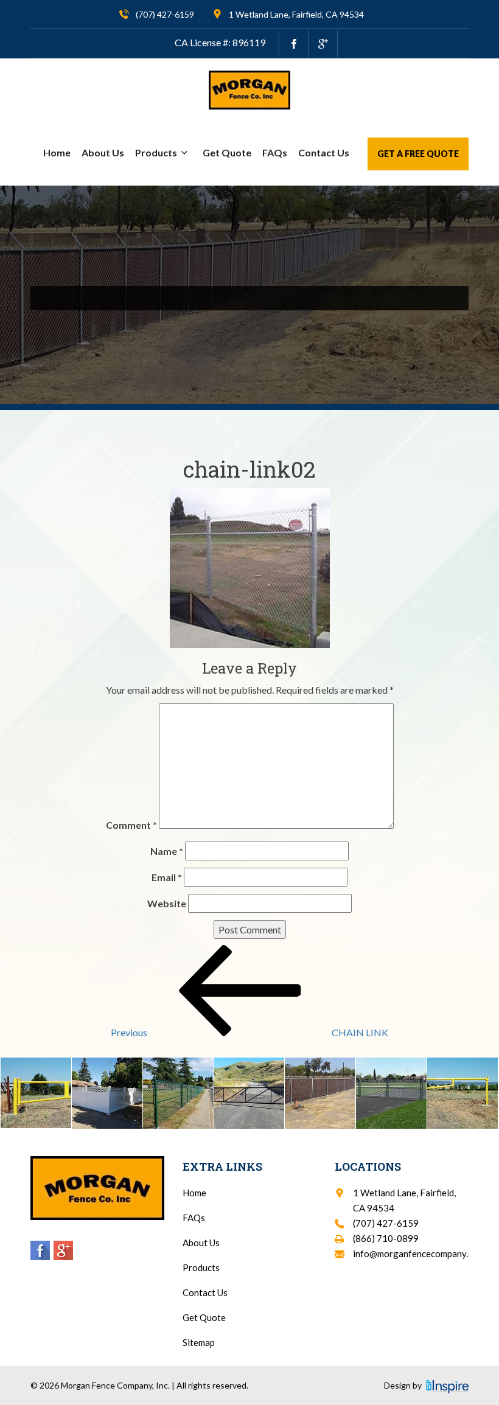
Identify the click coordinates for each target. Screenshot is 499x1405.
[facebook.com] (293, 44)
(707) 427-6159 (165, 14)
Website (166, 903)
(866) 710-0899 (386, 1238)
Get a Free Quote (418, 153)
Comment (131, 825)
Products (156, 152)
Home (57, 152)
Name (166, 851)
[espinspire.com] (447, 1386)
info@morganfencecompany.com (418, 1253)
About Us (103, 152)
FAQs (274, 152)
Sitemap (199, 1342)
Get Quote (227, 152)
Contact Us (323, 152)
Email (167, 877)
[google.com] (323, 44)
